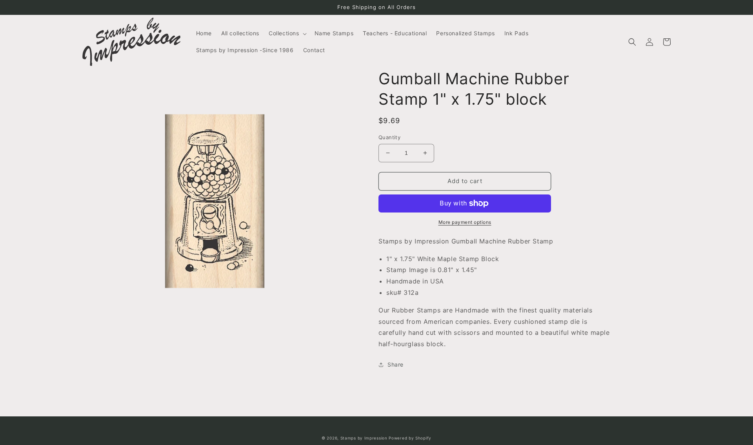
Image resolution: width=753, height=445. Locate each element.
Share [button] (395, 364)
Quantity (389, 137)
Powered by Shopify (410, 438)
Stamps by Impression (363, 438)
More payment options (464, 222)
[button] (287, 33)
